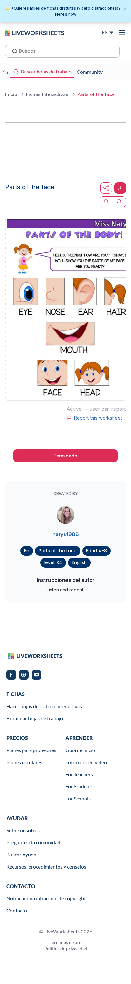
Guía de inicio (80, 750)
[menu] (122, 33)
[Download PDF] (120, 188)
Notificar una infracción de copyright (46, 898)
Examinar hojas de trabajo (34, 718)
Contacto (16, 910)
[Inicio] (34, 32)
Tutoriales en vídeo (86, 762)
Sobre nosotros (23, 830)
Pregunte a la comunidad (33, 842)
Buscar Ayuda (21, 854)
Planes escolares (24, 762)
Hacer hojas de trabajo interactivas (44, 706)
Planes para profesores (31, 750)
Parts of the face (58, 551)
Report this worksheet (98, 418)
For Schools (78, 798)
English (79, 562)
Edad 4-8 (96, 551)
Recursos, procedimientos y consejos (46, 866)
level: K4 (53, 562)
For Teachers (79, 774)
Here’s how (65, 14)
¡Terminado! (65, 455)
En (26, 551)
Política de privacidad (65, 948)
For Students (79, 786)
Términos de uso (66, 942)
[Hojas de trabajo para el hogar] (5, 72)
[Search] (12, 50)
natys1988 (65, 534)
